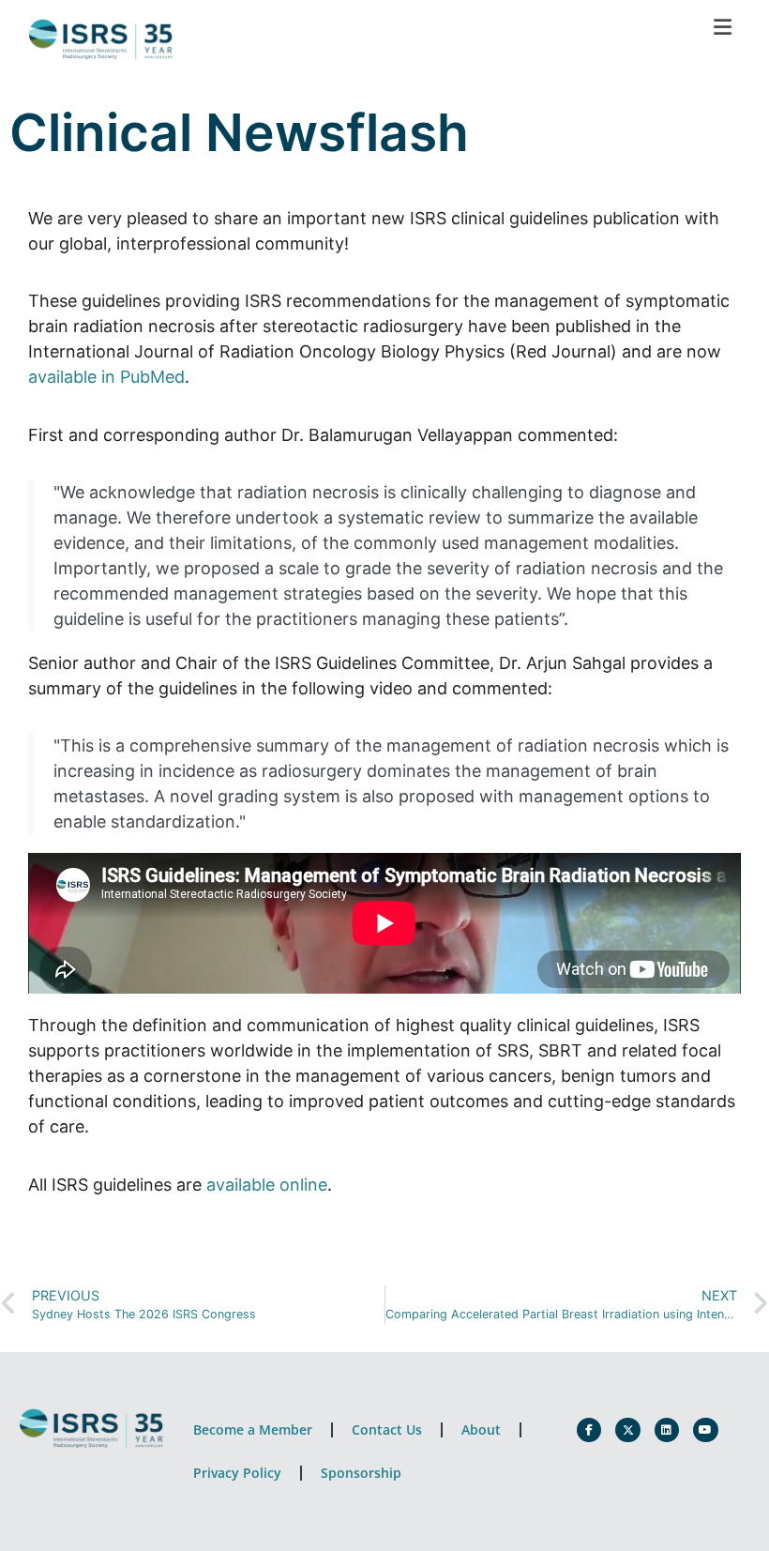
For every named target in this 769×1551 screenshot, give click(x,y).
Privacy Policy (237, 1473)
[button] (723, 26)
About (481, 1429)
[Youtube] (705, 1430)
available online (266, 1184)
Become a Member (252, 1429)
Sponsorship (361, 1473)
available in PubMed (106, 377)
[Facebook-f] (589, 1430)
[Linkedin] (667, 1430)
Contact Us (387, 1429)
